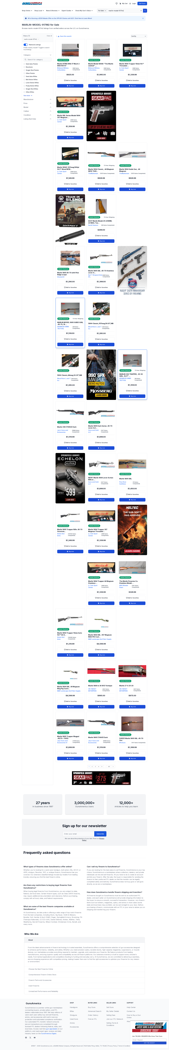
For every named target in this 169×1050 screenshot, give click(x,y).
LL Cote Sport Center (124, 69)
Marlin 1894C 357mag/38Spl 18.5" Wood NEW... (68, 168)
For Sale (101, 10)
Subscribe (100, 834)
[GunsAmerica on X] (30, 1038)
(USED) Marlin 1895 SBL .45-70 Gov (131, 739)
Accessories (74, 1027)
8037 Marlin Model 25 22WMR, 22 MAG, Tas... (100, 222)
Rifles (72, 1011)
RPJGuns (122, 742)
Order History (93, 1015)
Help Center (131, 1007)
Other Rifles (30, 92)
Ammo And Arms (60, 534)
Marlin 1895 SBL (125, 479)
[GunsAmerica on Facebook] (26, 1038)
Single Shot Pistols (32, 70)
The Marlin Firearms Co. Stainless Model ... (128, 582)
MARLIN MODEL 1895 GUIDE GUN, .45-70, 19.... (70, 323)
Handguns (73, 1007)
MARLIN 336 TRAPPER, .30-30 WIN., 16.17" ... (131, 375)
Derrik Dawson (93, 225)
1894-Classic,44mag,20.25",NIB (69, 375)
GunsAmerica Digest (48, 1033)
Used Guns (74, 1019)
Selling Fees (110, 1015)
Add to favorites (73, 81)
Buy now (71, 85)
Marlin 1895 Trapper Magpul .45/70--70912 (68, 737)
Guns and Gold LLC (93, 431)
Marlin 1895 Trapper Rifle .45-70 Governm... (69, 530)
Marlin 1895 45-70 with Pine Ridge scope (68, 274)
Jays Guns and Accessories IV (62, 741)
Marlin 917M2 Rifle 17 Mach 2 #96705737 (68, 65)
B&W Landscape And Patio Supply (99, 639)
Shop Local (38, 10)
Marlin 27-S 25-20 (126, 686)
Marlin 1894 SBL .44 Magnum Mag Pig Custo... (68, 688)
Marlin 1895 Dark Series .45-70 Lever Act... (100, 427)
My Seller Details (112, 1011)
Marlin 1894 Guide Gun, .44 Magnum (129, 170)
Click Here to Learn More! (83, 18)
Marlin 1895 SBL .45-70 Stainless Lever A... (101, 272)
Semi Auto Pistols (32, 64)
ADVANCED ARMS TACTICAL (63, 327)
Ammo (72, 1023)
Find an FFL (92, 1019)
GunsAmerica (33, 1003)
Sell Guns (142, 3)
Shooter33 (60, 277)
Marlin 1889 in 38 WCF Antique (100, 686)
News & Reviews (52, 10)
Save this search (65, 36)
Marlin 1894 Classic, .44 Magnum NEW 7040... (101, 170)
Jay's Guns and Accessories (62, 431)
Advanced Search (94, 1011)
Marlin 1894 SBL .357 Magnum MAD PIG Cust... (100, 636)
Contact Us (131, 1011)
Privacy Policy (112, 1046)
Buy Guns (91, 1007)
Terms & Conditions (124, 1046)
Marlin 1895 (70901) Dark (98, 737)
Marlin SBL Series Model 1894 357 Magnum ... (68, 116)
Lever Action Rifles (32, 82)
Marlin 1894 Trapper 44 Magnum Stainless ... (100, 582)
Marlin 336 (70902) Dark (66, 427)
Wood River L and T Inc (95, 327)
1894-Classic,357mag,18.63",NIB (100, 323)
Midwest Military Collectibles (63, 69)
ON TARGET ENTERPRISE (92, 690)
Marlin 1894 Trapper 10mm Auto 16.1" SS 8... (69, 634)
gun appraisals (51, 1029)
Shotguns (73, 1015)
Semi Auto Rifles (31, 76)
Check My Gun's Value (83, 10)
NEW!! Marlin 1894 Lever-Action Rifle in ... (100, 479)
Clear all (49, 36)
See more (27, 95)
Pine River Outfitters (122, 483)
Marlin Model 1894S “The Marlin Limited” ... (100, 65)
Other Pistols (30, 73)
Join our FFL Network (114, 1019)
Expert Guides (66, 10)
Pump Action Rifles (32, 86)
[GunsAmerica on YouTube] (35, 1038)
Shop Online (26, 10)
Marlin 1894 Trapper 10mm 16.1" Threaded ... (131, 65)
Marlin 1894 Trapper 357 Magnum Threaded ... (97, 530)
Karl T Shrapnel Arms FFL (95, 276)
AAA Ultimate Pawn (123, 586)
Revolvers (29, 67)
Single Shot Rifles (32, 89)
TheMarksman (93, 173)
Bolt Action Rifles (32, 79)
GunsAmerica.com (46, 1046)
